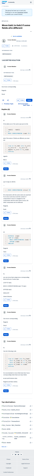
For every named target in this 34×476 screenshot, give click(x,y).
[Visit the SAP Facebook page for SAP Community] (12, 454)
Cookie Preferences (8, 472)
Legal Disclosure (25, 463)
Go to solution (17, 36)
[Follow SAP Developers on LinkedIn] (21, 454)
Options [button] (30, 32)
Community (11, 2)
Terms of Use (25, 459)
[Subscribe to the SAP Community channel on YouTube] (18, 454)
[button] (3, 46)
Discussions (6, 6)
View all (4, 446)
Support (25, 468)
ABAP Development (7, 54)
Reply (6, 169)
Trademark (8, 468)
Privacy (8, 459)
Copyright (8, 463)
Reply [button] (29, 100)
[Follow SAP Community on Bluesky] (15, 454)
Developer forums (22, 12)
